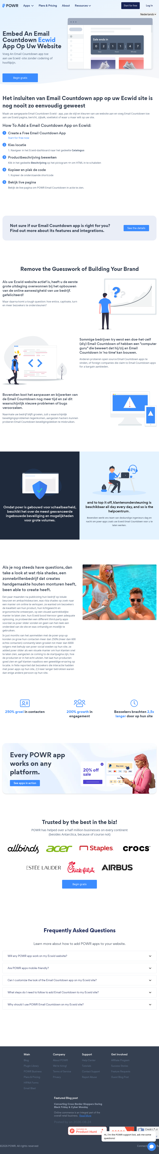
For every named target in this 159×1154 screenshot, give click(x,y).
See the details (136, 228)
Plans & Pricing (48, 5)
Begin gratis (20, 78)
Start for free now (18, 138)
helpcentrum (118, 511)
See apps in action (25, 783)
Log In (149, 5)
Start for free (130, 5)
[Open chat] (151, 1146)
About (66, 5)
